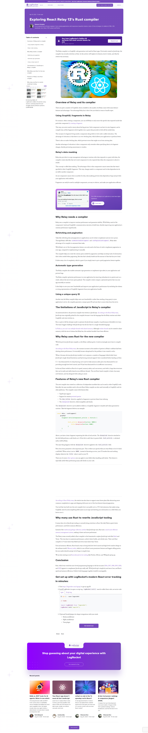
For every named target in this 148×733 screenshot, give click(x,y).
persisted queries (76, 396)
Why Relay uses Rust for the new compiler (36, 72)
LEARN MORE (29, 107)
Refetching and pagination (34, 55)
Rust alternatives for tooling (79, 555)
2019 (116, 566)
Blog (41, 5)
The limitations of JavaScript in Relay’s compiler (35, 66)
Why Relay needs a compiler (34, 51)
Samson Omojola (40, 24)
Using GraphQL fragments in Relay (36, 44)
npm (62, 592)
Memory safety (71, 548)
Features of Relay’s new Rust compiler (35, 77)
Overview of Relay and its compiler (36, 41)
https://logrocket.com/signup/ (72, 587)
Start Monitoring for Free (104, 5)
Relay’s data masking (32, 48)
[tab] (62, 592)
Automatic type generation (34, 58)
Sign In (119, 5)
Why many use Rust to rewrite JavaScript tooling (35, 83)
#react (58, 633)
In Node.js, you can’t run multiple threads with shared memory (74, 329)
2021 (59, 568)
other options (71, 458)
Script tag (69, 592)
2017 (109, 566)
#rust (62, 633)
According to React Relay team (65, 500)
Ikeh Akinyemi (39, 715)
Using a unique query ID (33, 62)
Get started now (88, 625)
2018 (113, 566)
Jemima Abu (61, 715)
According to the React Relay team (108, 313)
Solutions (61, 5)
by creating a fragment (75, 123)
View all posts (74, 727)
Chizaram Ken (84, 715)
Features (50, 5)
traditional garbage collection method (75, 530)
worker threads (103, 329)
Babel (115, 536)
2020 (119, 566)
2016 (106, 566)
